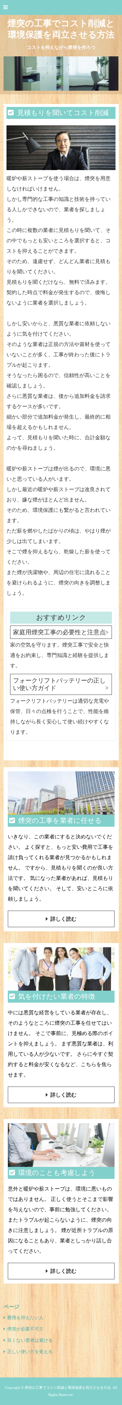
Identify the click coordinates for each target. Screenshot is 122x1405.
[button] (61, 7)
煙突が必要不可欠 (25, 1329)
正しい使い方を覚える (30, 1351)
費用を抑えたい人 (25, 1317)
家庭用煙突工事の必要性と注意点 (59, 632)
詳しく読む (63, 919)
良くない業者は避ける (30, 1340)
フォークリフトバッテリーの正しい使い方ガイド (59, 684)
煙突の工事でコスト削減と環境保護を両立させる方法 (61, 29)
